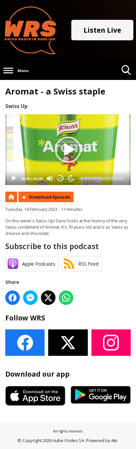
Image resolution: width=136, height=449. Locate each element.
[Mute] (50, 178)
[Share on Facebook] (12, 297)
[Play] (14, 178)
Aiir (114, 440)
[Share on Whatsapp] (66, 297)
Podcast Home (11, 197)
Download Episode (49, 197)
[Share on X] (48, 297)
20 (60, 178)
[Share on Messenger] (30, 297)
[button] (68, 149)
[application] (68, 149)
